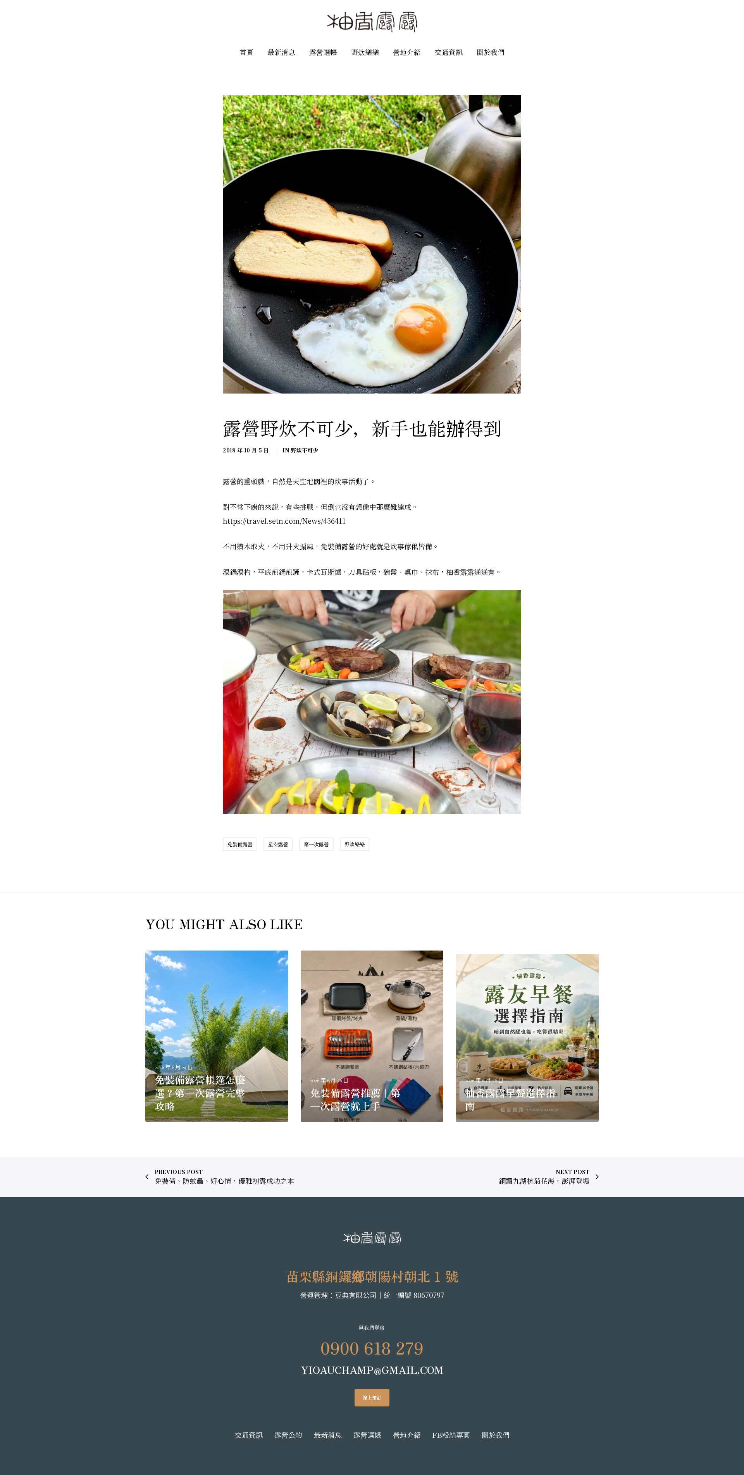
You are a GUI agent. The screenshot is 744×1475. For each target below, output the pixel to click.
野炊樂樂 (354, 844)
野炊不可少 (304, 450)
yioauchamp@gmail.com (372, 1369)
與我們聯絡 (372, 1327)
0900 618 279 (372, 1347)
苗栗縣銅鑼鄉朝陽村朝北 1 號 (372, 1276)
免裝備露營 (240, 844)
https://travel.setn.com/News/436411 (284, 521)
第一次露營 (316, 844)
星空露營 (278, 844)
